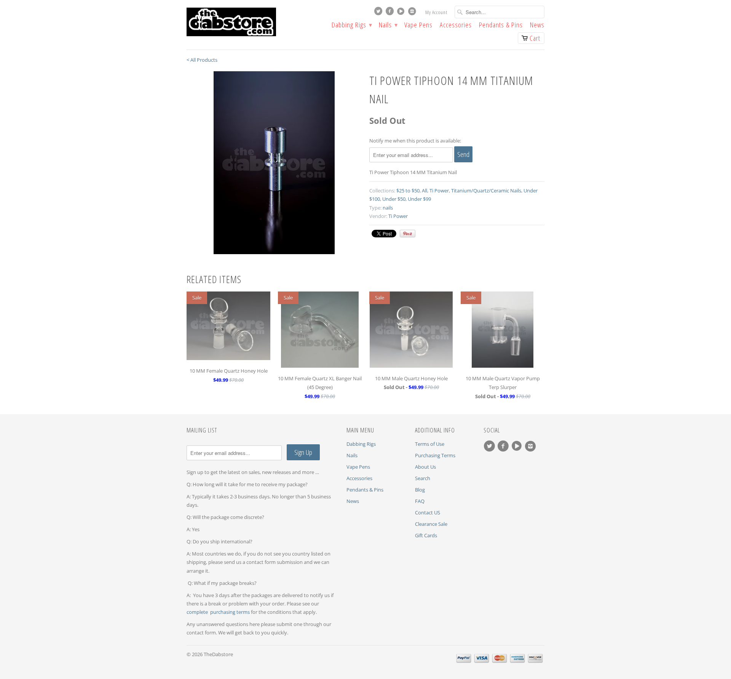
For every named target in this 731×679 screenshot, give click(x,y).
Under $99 (419, 198)
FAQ (420, 501)
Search (422, 478)
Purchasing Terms (435, 455)
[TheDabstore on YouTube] (402, 13)
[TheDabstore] (244, 22)
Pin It (407, 233)
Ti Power (439, 190)
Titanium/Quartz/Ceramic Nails (486, 190)
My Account (436, 12)
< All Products (202, 59)
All (424, 190)
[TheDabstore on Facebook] (391, 13)
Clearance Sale (431, 523)
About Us (425, 466)
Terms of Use (429, 443)
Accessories (456, 25)
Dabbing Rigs (352, 25)
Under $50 (393, 198)
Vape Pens (418, 25)
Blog (420, 489)
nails (388, 207)
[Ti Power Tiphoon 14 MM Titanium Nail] (274, 162)
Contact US (427, 512)
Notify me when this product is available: (415, 140)
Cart (535, 38)
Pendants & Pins (501, 25)
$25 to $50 (408, 190)
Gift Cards (426, 535)
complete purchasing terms (219, 612)
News (537, 25)
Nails (388, 25)
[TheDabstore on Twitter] (379, 13)
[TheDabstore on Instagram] (413, 13)
